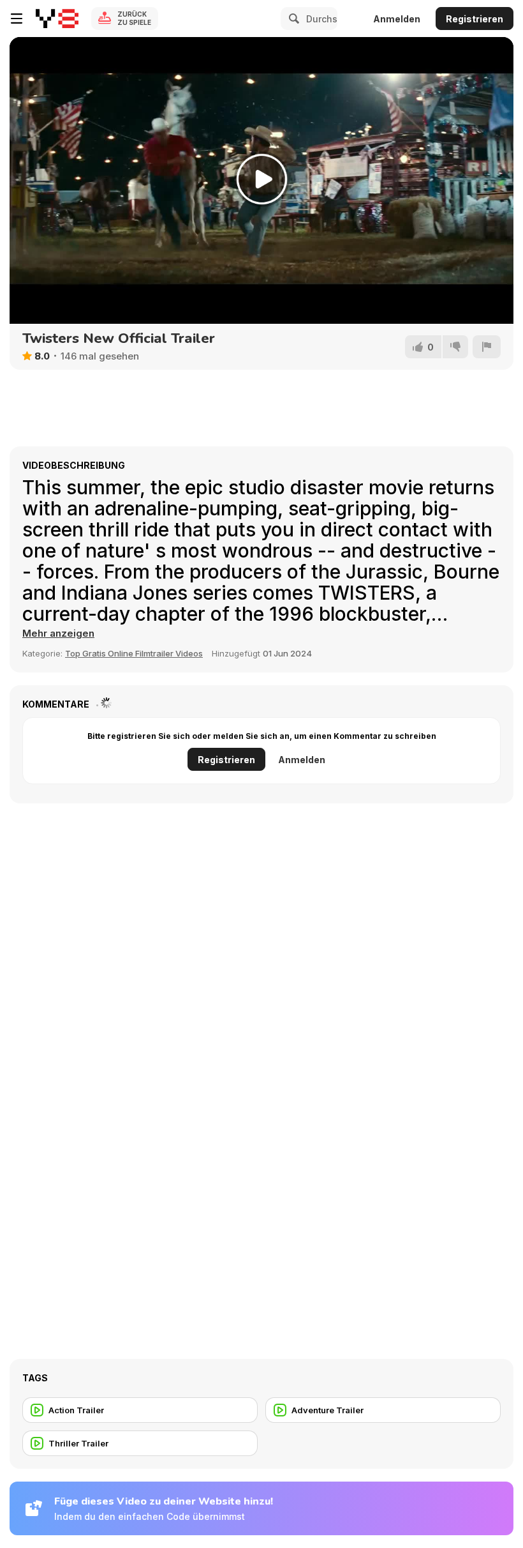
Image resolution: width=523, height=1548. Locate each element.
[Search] (292, 18)
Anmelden (396, 18)
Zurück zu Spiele (134, 18)
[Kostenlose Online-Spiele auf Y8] (57, 18)
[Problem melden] (487, 346)
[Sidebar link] (16, 18)
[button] (58, 633)
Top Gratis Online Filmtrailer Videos (134, 653)
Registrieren (474, 18)
